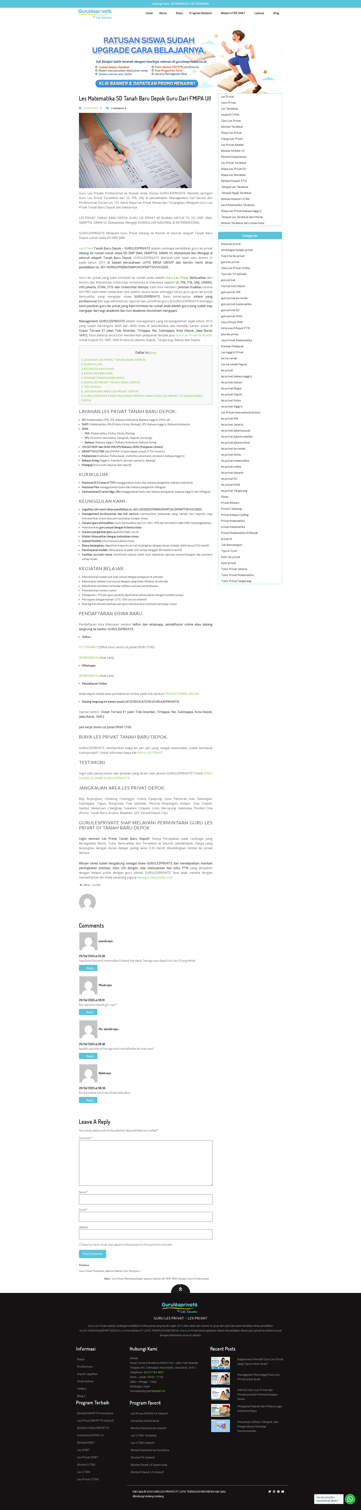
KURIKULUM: (92, 364)
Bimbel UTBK (86, 1464)
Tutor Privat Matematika (237, 575)
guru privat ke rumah (234, 298)
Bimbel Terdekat (232, 126)
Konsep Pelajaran (232, 346)
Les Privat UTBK (88, 1479)
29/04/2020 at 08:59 (92, 1088)
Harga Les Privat (232, 138)
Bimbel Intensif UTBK (235, 199)
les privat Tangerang (234, 490)
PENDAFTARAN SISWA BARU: (103, 377)
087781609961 (200, 3)
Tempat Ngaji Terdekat (236, 193)
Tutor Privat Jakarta (234, 569)
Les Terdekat (229, 108)
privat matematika (233, 526)
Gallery (81, 1388)
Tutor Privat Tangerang (236, 581)
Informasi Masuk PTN (235, 328)
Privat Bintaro (230, 502)
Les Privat (86, 248)
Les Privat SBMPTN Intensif (95, 1420)
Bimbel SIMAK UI (232, 150)
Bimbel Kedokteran (233, 156)
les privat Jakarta (232, 424)
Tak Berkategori (231, 544)
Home (149, 13)
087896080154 (180, 3)
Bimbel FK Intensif (143, 1457)
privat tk (226, 538)
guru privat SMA (231, 316)
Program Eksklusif (200, 13)
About (163, 13)
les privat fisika (231, 400)
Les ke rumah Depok (234, 364)
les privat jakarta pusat (235, 430)
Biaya (179, 13)
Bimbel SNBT (86, 1442)
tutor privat (228, 563)
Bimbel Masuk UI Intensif (147, 1472)
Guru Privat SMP (232, 322)
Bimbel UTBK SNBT (233, 13)
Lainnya (259, 13)
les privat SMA (230, 484)
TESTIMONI (91, 386)
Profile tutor (85, 1366)
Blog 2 (81, 1396)
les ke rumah (229, 358)
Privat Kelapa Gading (235, 514)
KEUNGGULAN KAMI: (98, 368)
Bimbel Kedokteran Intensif (148, 1428)
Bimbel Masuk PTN (234, 180)
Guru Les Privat (231, 120)
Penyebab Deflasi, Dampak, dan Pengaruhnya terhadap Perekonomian (257, 1426)
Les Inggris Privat (232, 352)
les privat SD (229, 478)
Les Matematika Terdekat (238, 205)
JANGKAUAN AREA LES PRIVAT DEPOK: (110, 391)
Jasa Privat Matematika (236, 340)
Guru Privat (228, 102)
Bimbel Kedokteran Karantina (150, 1450)
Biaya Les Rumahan (233, 174)
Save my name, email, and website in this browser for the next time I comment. (127, 1244)
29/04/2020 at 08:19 (92, 1000)
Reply (90, 968)
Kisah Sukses (85, 1381)
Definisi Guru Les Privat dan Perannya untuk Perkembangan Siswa (257, 1394)
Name (83, 1192)
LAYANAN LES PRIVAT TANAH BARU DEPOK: (113, 359)
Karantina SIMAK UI (90, 1435)
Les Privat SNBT (88, 1457)
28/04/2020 (91, 108)
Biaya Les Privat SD (233, 168)
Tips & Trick (229, 550)
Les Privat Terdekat (233, 162)
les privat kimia (231, 454)
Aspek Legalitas (87, 1373)
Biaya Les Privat (231, 132)
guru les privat (230, 262)
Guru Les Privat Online (235, 268)
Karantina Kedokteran (145, 1420)
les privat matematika (235, 460)
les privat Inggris (232, 406)
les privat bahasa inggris (236, 376)
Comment (86, 1138)
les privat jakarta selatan (237, 436)
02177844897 (88, 647)
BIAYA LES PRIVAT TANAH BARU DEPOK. (111, 382)
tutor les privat (230, 557)
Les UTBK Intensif (142, 1442)
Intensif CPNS (230, 114)
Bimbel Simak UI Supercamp (149, 1464)
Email (83, 1209)
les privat (227, 370)
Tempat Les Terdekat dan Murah (242, 217)
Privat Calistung (231, 508)
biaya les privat (231, 243)
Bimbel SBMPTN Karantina (95, 1413)
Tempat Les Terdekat (234, 186)
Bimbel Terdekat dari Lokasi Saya (242, 223)
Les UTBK (83, 1472)
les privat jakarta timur (235, 442)
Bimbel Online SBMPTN (93, 1427)
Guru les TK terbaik (233, 274)
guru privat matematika (236, 304)
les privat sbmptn (232, 472)
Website (83, 1227)
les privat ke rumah (233, 448)
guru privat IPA (230, 292)
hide (152, 352)
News (225, 496)
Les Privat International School (240, 412)
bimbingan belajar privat (237, 250)
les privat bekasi (231, 382)
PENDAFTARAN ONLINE (182, 694)
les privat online (231, 466)
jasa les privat (230, 334)
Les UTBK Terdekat (143, 1435)
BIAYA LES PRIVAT (150, 753)
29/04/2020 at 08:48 (92, 1044)
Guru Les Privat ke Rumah (193, 335)
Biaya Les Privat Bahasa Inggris (241, 211)
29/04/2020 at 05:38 (92, 956)
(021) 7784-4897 (154, 1372)
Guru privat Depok (233, 286)
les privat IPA (229, 418)
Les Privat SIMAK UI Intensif (149, 1413)
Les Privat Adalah (232, 144)
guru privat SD (230, 310)
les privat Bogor (231, 388)
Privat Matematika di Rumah (239, 532)
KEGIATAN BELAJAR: (97, 373)
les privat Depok (231, 394)
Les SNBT (83, 1449)
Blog (276, 13)
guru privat (228, 280)
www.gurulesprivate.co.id (154, 877)
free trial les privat (233, 256)
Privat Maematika (233, 520)
